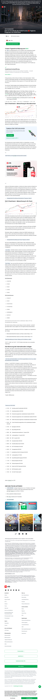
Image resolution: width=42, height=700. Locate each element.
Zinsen (6, 625)
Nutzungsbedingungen (26, 629)
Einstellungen (12, 698)
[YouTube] (6, 590)
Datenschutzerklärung (26, 620)
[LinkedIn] (19, 534)
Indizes (6, 603)
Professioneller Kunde (9, 616)
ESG (22, 615)
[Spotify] (19, 590)
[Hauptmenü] (39, 7)
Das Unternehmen (25, 595)
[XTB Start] (3, 7)
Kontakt (23, 601)
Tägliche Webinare (8, 639)
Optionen (6, 608)
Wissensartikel (7, 635)
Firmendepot (7, 618)
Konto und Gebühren (9, 610)
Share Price (24, 613)
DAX (27, 48)
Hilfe (5, 644)
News (23, 608)
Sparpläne (7, 623)
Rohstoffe (6, 597)
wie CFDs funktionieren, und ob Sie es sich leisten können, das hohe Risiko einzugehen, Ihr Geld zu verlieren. (26, 4)
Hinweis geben (24, 622)
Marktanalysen (7, 637)
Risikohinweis (24, 631)
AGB (22, 626)
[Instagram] (16, 590)
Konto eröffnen (10, 135)
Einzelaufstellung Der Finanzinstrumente (9, 613)
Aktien (6, 595)
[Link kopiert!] (15, 534)
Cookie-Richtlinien (25, 624)
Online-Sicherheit (8, 646)
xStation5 (10, 480)
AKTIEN (14, 155)
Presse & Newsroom (26, 603)
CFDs (10, 496)
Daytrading (14, 97)
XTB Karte (7, 630)
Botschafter (24, 597)
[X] (26, 534)
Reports (23, 611)
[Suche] (36, 7)
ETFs (6, 601)
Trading (6, 94)
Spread (12, 491)
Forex (6, 606)
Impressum (24, 633)
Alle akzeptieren (29, 698)
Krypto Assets (7, 599)
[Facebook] (22, 534)
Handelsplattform (25, 599)
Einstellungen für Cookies (18, 686)
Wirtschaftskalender (8, 641)
